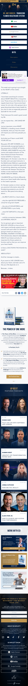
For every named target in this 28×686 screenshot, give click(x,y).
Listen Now (14, 586)
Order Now (14, 566)
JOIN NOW (22, 1)
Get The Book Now (14, 376)
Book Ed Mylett (14, 548)
